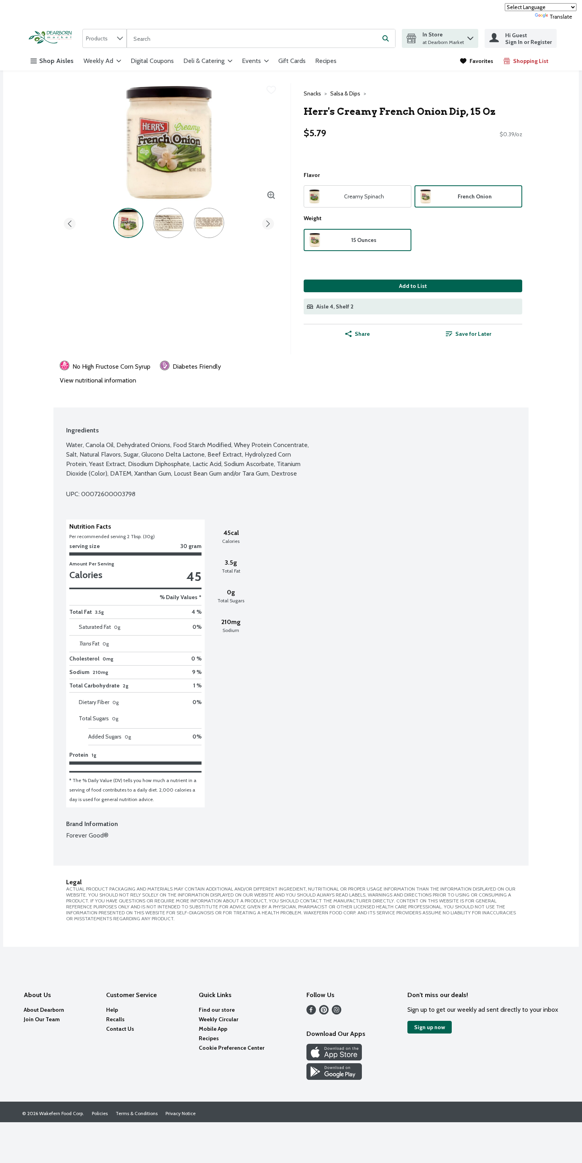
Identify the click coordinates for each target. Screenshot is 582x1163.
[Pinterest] (324, 1012)
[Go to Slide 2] (168, 223)
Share (362, 333)
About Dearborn (44, 1009)
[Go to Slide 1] (128, 223)
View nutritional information (98, 380)
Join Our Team (42, 1019)
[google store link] (334, 1077)
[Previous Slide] (70, 222)
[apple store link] (334, 1058)
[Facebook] (311, 1012)
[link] (476, 61)
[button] (470, 36)
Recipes (326, 61)
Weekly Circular (218, 1019)
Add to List (413, 285)
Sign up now (429, 1027)
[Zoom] (271, 195)
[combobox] (104, 38)
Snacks (312, 93)
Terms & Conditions (137, 1113)
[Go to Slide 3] (209, 223)
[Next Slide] (268, 222)
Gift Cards (292, 61)
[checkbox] (271, 90)
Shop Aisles (56, 61)
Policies (100, 1113)
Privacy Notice (180, 1113)
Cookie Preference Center (231, 1047)
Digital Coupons (152, 61)
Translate (561, 16)
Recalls (115, 1019)
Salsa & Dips (345, 93)
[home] (52, 38)
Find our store (217, 1009)
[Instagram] (336, 1012)
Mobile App (213, 1028)
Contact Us (120, 1028)
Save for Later (473, 333)
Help (112, 1009)
